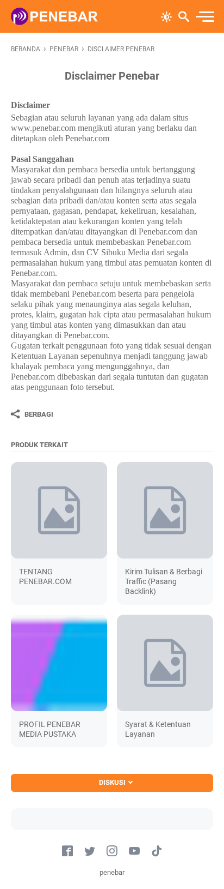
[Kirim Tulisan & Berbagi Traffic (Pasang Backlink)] (165, 510)
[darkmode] (166, 15)
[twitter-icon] (90, 851)
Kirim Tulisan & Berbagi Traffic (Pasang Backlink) (163, 581)
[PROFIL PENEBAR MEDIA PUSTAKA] (59, 663)
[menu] (204, 16)
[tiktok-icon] (156, 851)
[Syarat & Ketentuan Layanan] (165, 663)
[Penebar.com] (54, 16)
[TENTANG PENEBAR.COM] (59, 510)
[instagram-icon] (112, 851)
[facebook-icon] (67, 851)
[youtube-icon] (134, 851)
